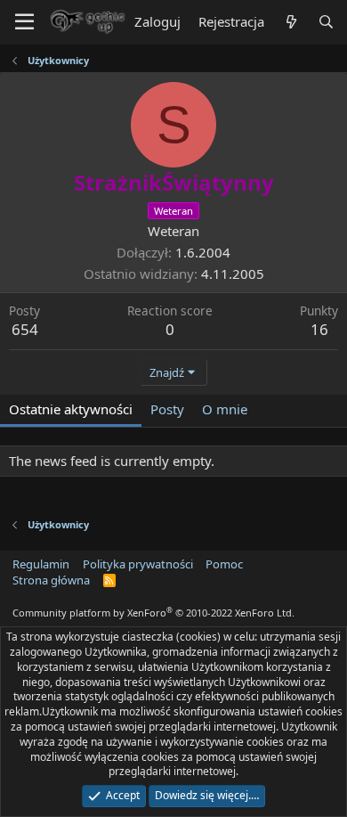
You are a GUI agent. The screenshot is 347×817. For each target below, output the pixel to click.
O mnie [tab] (224, 409)
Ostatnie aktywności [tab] (71, 409)
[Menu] (24, 22)
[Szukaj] (326, 21)
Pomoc (224, 564)
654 (25, 329)
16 (319, 329)
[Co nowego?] (290, 21)
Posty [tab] (167, 409)
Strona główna (51, 580)
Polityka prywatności (138, 564)
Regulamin (40, 564)
